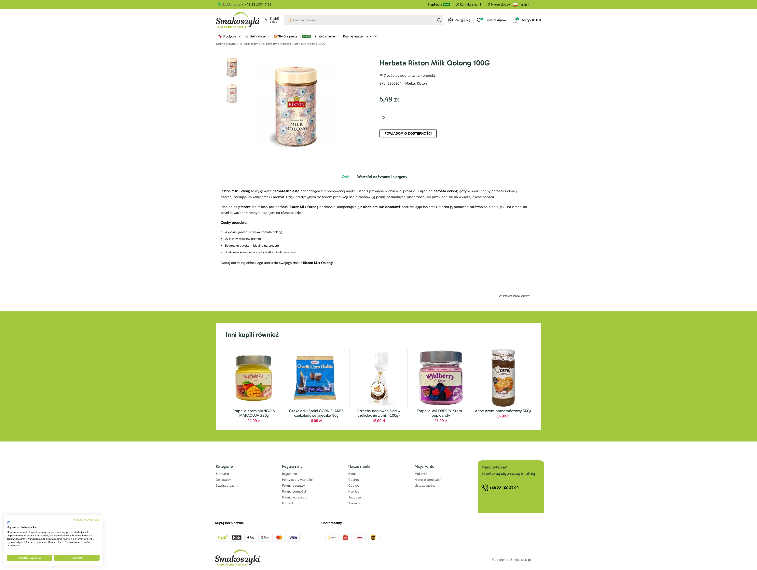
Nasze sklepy (500, 4)
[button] (459, 20)
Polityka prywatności (86, 519)
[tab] (345, 178)
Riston (422, 83)
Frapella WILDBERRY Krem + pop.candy (441, 413)
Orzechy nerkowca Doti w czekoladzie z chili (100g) (378, 413)
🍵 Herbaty (269, 44)
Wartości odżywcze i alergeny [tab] (382, 176)
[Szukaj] (439, 20)
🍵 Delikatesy (248, 44)
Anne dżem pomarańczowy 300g (503, 410)
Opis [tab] (345, 176)
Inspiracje (435, 4)
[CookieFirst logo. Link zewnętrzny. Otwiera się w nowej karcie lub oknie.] (8, 523)
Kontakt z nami (470, 4)
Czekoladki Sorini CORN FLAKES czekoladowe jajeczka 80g (316, 413)
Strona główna (226, 44)
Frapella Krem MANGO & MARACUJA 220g (254, 413)
